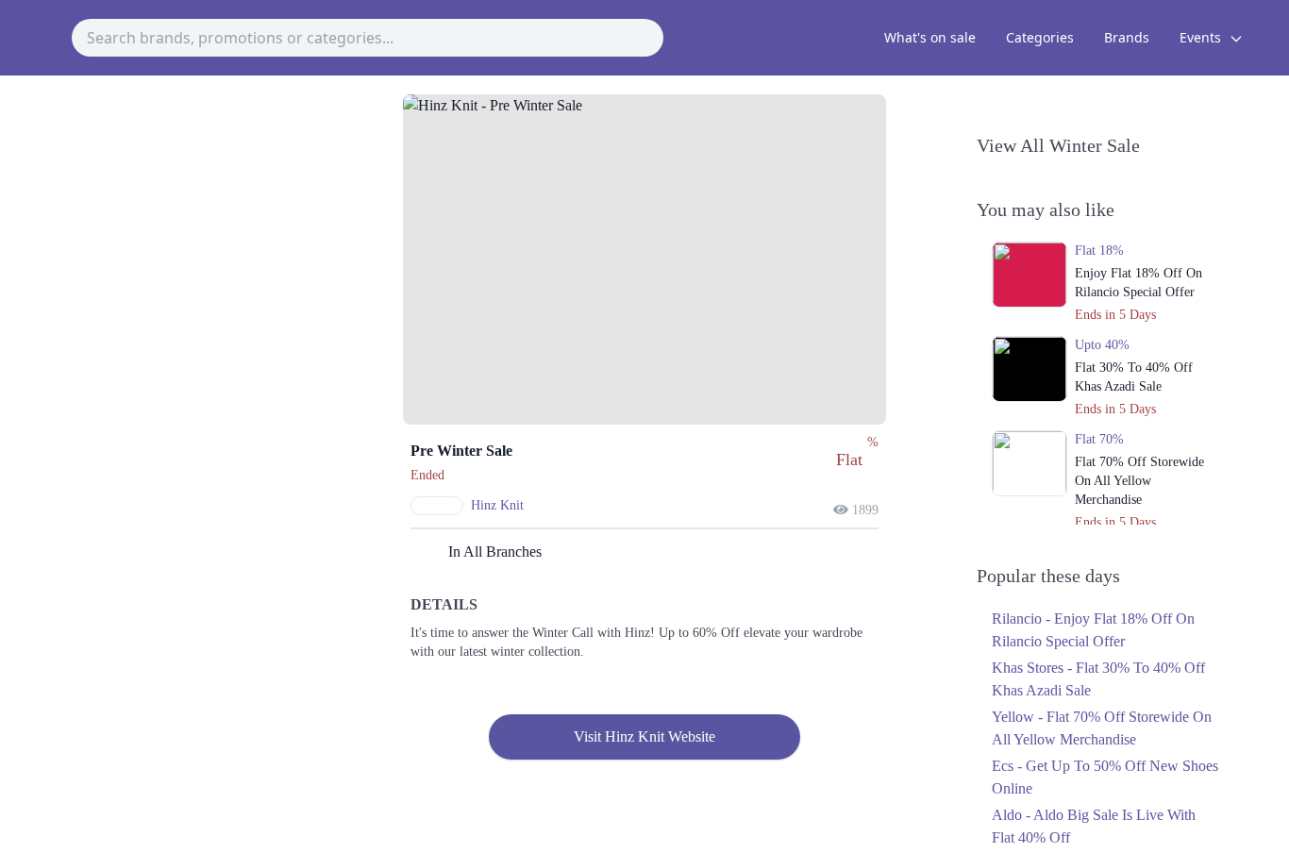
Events (1202, 37)
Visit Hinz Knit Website (644, 736)
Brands (1126, 37)
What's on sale (930, 37)
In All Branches (495, 552)
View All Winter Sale (1058, 145)
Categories (1040, 37)
